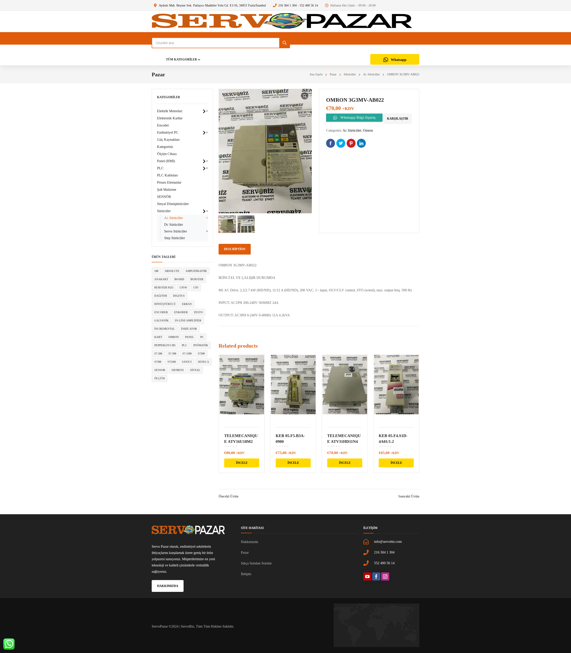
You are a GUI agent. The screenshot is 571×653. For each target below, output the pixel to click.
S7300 (157, 361)
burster (196, 279)
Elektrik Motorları (169, 111)
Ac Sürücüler (371, 74)
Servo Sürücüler (175, 231)
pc (202, 337)
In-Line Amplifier (188, 320)
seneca (203, 361)
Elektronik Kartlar (169, 118)
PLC (160, 168)
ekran (187, 304)
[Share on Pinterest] (351, 143)
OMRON (173, 337)
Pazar (333, 74)
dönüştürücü (165, 304)
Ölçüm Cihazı (167, 154)
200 (156, 271)
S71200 (172, 361)
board (179, 279)
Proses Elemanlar (169, 182)
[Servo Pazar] (282, 21)
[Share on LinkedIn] (361, 143)
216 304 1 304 (287, 5)
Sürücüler (350, 74)
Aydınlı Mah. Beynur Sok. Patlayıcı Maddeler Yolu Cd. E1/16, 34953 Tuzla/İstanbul (212, 5)
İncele (242, 462)
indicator (189, 328)
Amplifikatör (196, 271)
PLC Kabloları (167, 175)
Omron (368, 130)
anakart (161, 279)
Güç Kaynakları (168, 139)
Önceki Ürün (228, 496)
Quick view (241, 388)
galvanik (161, 320)
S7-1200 (187, 353)
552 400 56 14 (309, 5)
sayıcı (187, 361)
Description (234, 249)
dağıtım (160, 295)
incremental (164, 328)
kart (158, 337)
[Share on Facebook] (330, 143)
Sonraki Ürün (408, 496)
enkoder (181, 312)
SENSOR (159, 370)
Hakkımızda (249, 542)
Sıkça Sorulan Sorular (256, 563)
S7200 (201, 353)
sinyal (195, 370)
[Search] (284, 42)
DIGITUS (179, 295)
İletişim (246, 574)
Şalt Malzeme (166, 189)
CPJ (195, 287)
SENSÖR (164, 197)
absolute (172, 271)
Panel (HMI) (166, 161)
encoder (161, 312)
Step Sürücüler (174, 238)
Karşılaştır (397, 118)
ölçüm (159, 378)
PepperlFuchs (165, 345)
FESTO (198, 312)
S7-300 (172, 353)
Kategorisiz (165, 147)
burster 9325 (163, 287)
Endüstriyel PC (167, 132)
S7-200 (158, 353)
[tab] (235, 249)
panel (189, 337)
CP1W (183, 287)
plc (184, 345)
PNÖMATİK (200, 345)
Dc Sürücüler (173, 224)
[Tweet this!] (340, 143)
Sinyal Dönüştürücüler (173, 204)
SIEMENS (178, 370)
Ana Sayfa (316, 74)
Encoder (163, 125)
